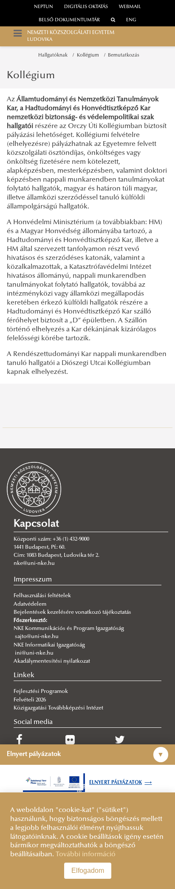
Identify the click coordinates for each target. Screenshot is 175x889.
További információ (86, 854)
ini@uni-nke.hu (34, 653)
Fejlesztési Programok (41, 691)
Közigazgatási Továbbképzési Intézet (58, 708)
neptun (43, 7)
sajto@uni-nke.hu (37, 636)
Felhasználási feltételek (42, 595)
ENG (131, 20)
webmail (130, 7)
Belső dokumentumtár (69, 20)
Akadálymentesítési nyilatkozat (52, 661)
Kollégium (89, 55)
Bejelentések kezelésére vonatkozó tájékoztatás (72, 612)
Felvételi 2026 (30, 700)
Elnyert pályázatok (120, 782)
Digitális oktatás (86, 7)
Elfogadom (87, 870)
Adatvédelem (30, 604)
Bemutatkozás (123, 55)
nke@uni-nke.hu (34, 563)
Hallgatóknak (54, 55)
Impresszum (33, 579)
